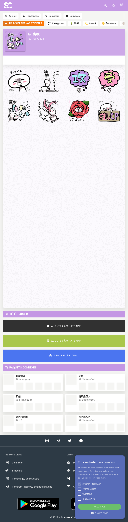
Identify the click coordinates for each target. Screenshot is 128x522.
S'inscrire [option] (17, 470)
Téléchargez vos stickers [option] (25, 478)
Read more (101, 478)
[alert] (100, 487)
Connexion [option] (17, 462)
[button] (113, 5)
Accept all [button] (99, 506)
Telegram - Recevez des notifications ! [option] (32, 486)
